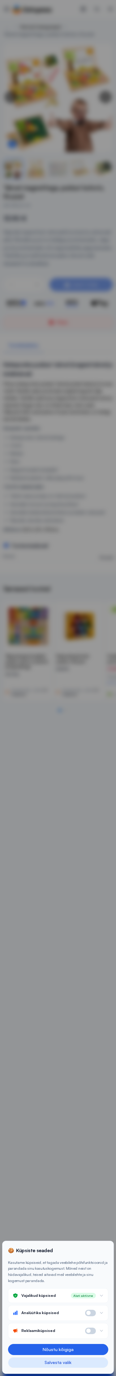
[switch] (90, 1313)
